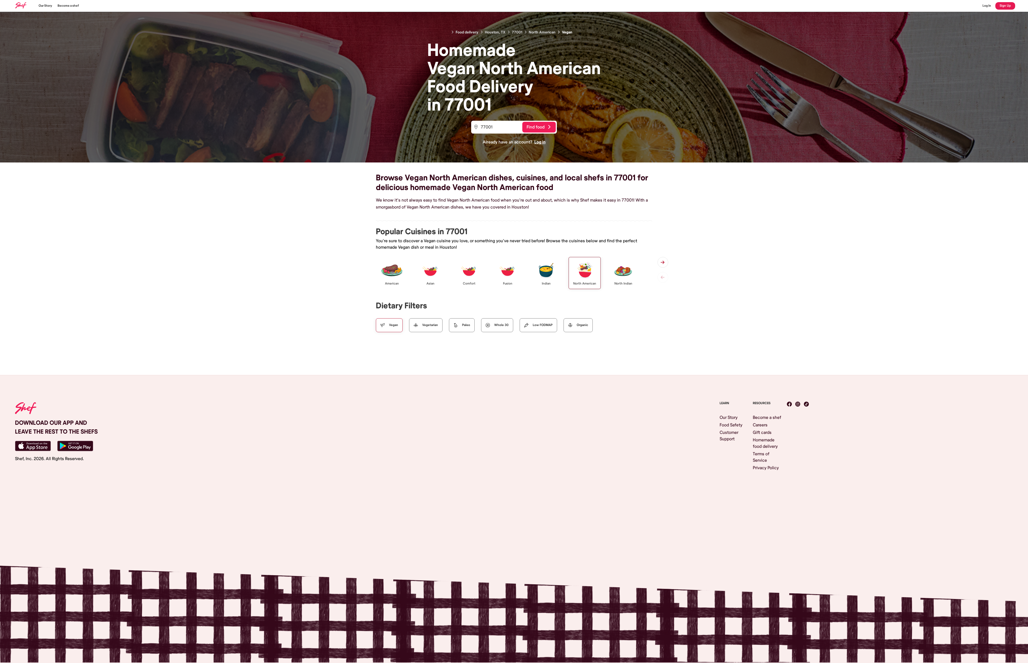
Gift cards (762, 432)
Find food (536, 127)
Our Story (45, 6)
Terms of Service (761, 457)
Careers (760, 425)
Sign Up (1005, 6)
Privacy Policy (766, 468)
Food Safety (731, 425)
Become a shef (68, 6)
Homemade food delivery (765, 443)
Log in (540, 142)
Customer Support (729, 436)
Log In (986, 6)
